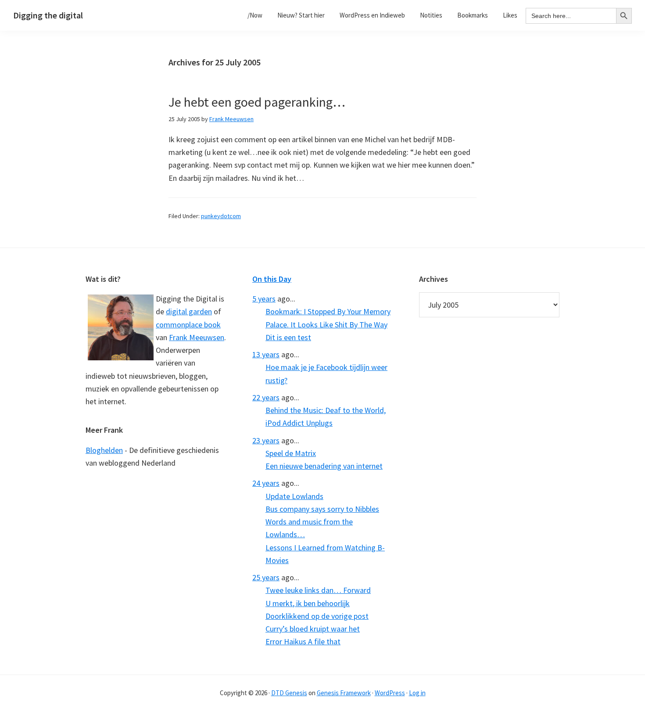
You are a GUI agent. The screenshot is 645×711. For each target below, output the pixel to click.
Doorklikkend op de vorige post (317, 616)
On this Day (271, 279)
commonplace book (188, 325)
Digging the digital (48, 15)
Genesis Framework (344, 693)
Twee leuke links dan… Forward (318, 590)
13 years (266, 354)
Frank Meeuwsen (196, 337)
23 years (266, 440)
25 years (266, 577)
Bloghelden (104, 450)
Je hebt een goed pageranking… (256, 101)
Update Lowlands (294, 496)
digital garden (189, 311)
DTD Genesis (289, 693)
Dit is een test (288, 337)
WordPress (390, 693)
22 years (266, 397)
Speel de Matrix (290, 453)
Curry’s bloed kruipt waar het (312, 629)
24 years (266, 483)
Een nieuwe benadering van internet (324, 466)
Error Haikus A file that (302, 641)
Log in (417, 693)
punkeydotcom (221, 216)
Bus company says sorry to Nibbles (322, 509)
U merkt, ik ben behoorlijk (307, 603)
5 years (264, 299)
